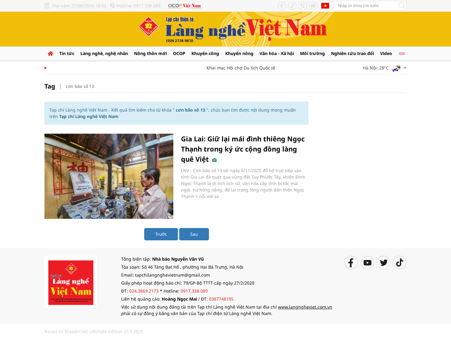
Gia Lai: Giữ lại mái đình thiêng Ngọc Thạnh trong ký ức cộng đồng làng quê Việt (243, 149)
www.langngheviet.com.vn (305, 307)
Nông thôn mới (150, 53)
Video (386, 53)
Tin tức (66, 53)
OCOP (179, 53)
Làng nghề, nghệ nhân (104, 53)
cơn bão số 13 (80, 86)
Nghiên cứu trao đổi (352, 53)
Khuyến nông (239, 53)
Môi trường (312, 53)
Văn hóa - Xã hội (277, 53)
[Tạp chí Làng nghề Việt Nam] (70, 281)
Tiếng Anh (325, 5)
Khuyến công (205, 53)
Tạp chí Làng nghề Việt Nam (88, 116)
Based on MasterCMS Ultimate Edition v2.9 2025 (93, 331)
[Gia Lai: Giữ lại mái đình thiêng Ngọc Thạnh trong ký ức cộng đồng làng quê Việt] (108, 176)
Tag (49, 86)
